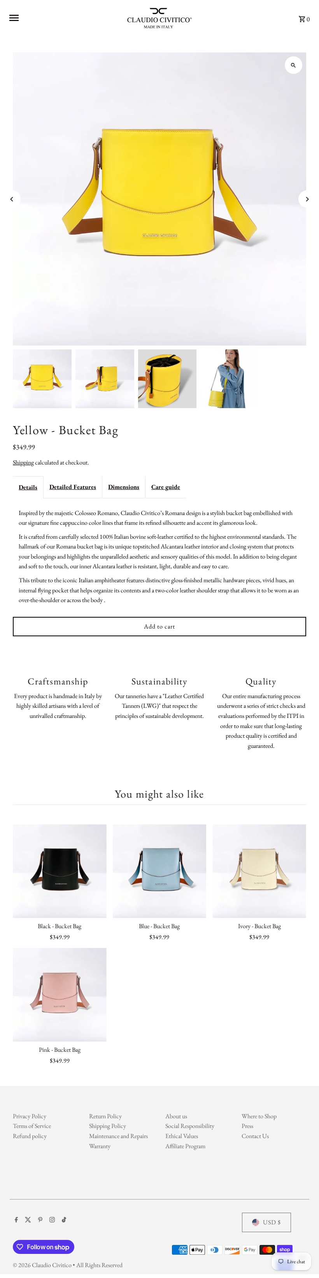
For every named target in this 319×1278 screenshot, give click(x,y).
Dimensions (123, 487)
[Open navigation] (62, 18)
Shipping (23, 462)
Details (28, 487)
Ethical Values (181, 1136)
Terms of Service (32, 1126)
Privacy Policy (29, 1116)
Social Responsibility (189, 1126)
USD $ (272, 1222)
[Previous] (12, 199)
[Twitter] (27, 1220)
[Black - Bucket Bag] (60, 871)
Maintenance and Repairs (118, 1136)
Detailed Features (72, 487)
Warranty (99, 1146)
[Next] (307, 199)
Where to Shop (259, 1116)
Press (247, 1126)
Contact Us (255, 1136)
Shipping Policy (107, 1126)
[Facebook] (15, 1220)
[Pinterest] (39, 1220)
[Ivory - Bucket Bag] (259, 871)
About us (176, 1116)
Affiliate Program (185, 1146)
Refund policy (30, 1136)
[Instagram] (51, 1220)
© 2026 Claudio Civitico (43, 1265)
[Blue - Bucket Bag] (160, 871)
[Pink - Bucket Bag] (60, 995)
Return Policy (105, 1116)
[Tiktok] (63, 1220)
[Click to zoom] (293, 65)
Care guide (165, 487)
